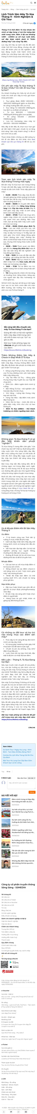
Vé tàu (3, 1071)
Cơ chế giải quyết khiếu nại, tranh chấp (15, 951)
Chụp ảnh (23, 997)
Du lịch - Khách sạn (8, 1017)
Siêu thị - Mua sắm (8, 1097)
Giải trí (30, 997)
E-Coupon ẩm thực (8, 1024)
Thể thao (12, 1059)
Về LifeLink (5, 897)
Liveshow (4, 1059)
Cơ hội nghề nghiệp (8, 913)
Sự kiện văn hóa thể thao (10, 1056)
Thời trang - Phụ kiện (15, 1033)
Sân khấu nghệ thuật (8, 1052)
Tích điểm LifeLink (8, 932)
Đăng (32, 792)
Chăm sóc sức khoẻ (8, 1092)
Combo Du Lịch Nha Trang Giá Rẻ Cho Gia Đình (18, 756)
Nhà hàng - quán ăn (8, 1005)
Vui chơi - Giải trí (7, 994)
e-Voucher (5, 991)
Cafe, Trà (19, 1005)
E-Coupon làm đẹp (22, 1024)
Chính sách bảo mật (8, 945)
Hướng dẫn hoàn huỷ (9, 937)
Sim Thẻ (24, 1065)
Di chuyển (5, 1069)
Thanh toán (5, 940)
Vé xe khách (11, 1071)
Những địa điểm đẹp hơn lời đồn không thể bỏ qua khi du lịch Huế (23, 862)
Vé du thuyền (15, 1065)
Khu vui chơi (16, 1050)
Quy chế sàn (6, 948)
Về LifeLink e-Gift (7, 905)
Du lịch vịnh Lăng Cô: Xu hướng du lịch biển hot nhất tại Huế (23, 821)
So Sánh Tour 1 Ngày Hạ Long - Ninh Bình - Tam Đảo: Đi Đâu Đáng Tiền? (17, 751)
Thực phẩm (6, 1007)
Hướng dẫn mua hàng (9, 934)
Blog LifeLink (6, 910)
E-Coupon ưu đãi (7, 1022)
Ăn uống (4, 1002)
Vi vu (8, 771)
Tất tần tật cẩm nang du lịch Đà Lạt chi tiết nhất (23, 852)
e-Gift (3, 1079)
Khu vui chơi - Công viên (10, 997)
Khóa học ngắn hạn (8, 1039)
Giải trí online (6, 998)
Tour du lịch (5, 1065)
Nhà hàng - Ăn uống (8, 1082)
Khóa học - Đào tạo (8, 1037)
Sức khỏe (12, 1013)
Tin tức (4, 908)
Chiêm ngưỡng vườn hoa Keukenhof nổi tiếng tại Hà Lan (22, 831)
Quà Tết (4, 1033)
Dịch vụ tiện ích (7, 1030)
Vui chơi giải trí (6, 1048)
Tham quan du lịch (8, 1063)
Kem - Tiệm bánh (29, 1005)
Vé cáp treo (20, 1071)
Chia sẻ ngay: (28, 23)
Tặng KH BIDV (16, 1007)
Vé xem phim (6, 1050)
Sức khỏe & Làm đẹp (8, 1011)
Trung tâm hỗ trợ (7, 929)
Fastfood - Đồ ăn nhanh (9, 1085)
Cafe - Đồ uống (6, 1087)
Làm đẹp (4, 1013)
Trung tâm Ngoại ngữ (24, 1039)
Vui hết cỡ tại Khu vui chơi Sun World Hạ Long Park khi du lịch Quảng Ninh (23, 811)
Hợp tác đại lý (6, 924)
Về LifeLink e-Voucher (9, 902)
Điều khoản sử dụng (8, 916)
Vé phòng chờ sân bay (9, 1073)
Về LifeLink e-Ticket (8, 900)
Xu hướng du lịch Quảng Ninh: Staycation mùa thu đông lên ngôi (22, 841)
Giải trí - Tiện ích (7, 1099)
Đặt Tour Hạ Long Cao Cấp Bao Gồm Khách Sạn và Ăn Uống (17, 762)
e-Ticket (4, 1044)
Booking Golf (6, 1019)
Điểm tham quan (28, 1050)
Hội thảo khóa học (23, 1059)
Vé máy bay (30, 1071)
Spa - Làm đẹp (6, 1090)
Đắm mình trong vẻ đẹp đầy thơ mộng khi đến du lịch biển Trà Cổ (23, 800)
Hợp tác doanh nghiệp (9, 921)
